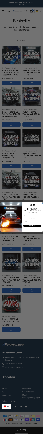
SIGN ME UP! (32, 225)
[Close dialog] (42, 203)
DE (8, 406)
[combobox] (6, 406)
